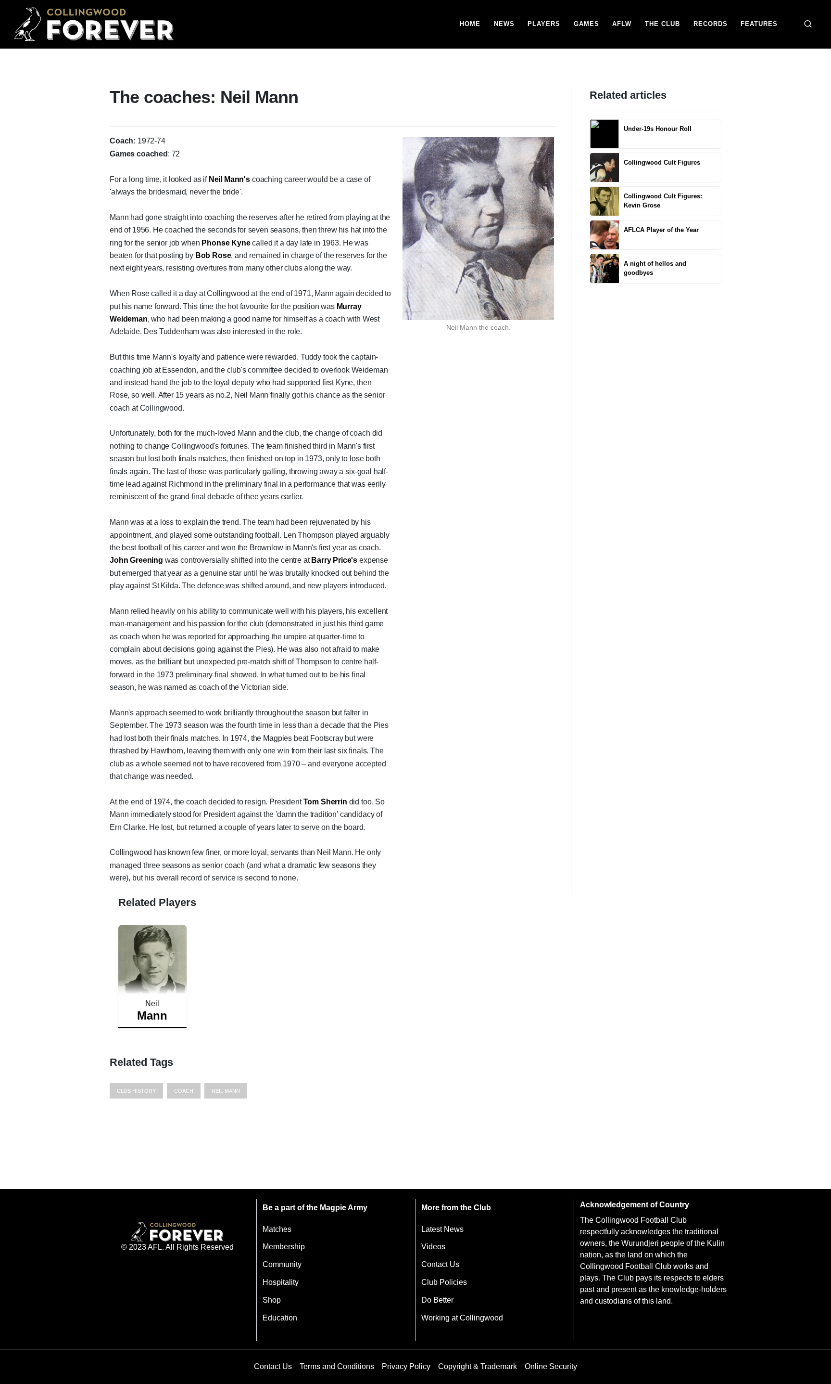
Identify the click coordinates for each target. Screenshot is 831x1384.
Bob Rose (213, 255)
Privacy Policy (406, 1366)
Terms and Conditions (337, 1366)
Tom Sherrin (325, 802)
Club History (136, 1091)
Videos (433, 1246)
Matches (277, 1229)
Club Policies (444, 1282)
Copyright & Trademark (477, 1366)
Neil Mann (226, 1091)
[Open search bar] (808, 24)
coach (183, 1091)
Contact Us (440, 1264)
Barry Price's (334, 560)
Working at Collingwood (462, 1318)
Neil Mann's (229, 179)
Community (282, 1264)
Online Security (551, 1366)
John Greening (136, 560)
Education (280, 1318)
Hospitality (281, 1282)
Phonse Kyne (225, 243)
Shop (272, 1300)
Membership (284, 1246)
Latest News (442, 1229)
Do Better (437, 1300)
